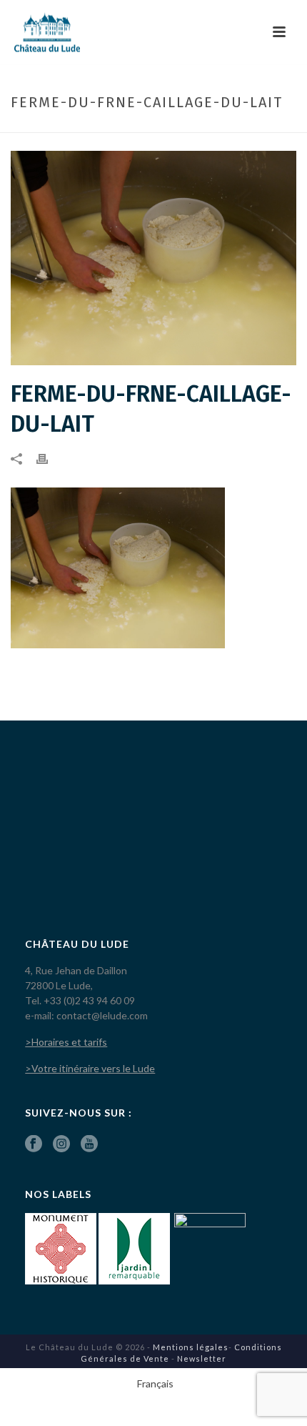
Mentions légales (190, 1347)
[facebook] (33, 1144)
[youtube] (89, 1144)
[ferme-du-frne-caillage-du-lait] (153, 258)
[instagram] (61, 1144)
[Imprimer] (49, 458)
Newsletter (201, 1358)
